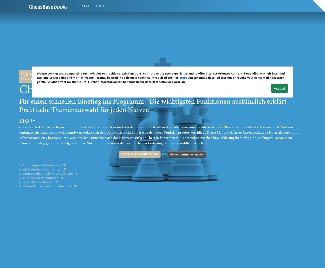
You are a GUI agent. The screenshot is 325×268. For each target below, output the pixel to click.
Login (100, 6)
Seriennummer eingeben (187, 154)
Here (183, 78)
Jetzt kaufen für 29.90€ (139, 154)
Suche (87, 6)
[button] (64, 165)
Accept (279, 88)
